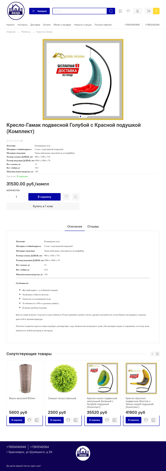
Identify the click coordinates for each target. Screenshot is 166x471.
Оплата (46, 24)
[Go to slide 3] (85, 116)
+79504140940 (132, 24)
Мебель (25, 31)
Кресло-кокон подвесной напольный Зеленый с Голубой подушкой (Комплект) (102, 402)
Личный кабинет (103, 24)
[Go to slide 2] (83, 116)
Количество (13, 190)
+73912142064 (152, 24)
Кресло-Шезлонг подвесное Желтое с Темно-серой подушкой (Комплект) (140, 402)
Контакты (23, 24)
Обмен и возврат (62, 24)
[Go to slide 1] (80, 116)
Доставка (35, 24)
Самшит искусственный (62, 398)
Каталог (42, 11)
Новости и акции (83, 24)
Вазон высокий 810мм (22, 398)
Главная (10, 31)
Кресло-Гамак (44, 31)
